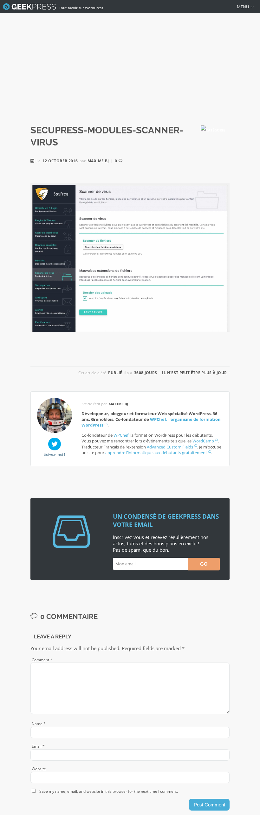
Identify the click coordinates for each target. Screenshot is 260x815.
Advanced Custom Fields (170, 447)
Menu (243, 7)
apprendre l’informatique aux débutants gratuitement (156, 452)
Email (38, 746)
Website (39, 768)
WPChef (121, 435)
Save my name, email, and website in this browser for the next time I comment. (108, 791)
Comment (42, 659)
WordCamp (203, 441)
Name (39, 723)
